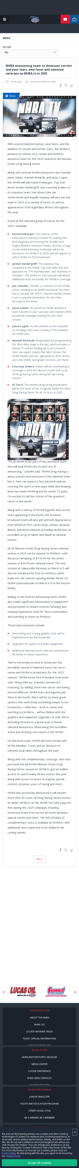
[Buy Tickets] (65, 19)
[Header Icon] (4, 19)
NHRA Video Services (39, 1078)
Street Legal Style (39, 1110)
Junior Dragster (39, 1096)
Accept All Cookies (39, 1163)
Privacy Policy (9, 1153)
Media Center (40, 1064)
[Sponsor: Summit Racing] (56, 992)
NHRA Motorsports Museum (39, 1057)
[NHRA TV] (74, 19)
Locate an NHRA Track (39, 1031)
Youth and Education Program (39, 1103)
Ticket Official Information (39, 1038)
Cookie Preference (39, 1071)
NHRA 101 (39, 1024)
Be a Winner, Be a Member (39, 1117)
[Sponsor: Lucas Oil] (23, 992)
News (12, 96)
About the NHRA (39, 1017)
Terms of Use (13, 1156)
